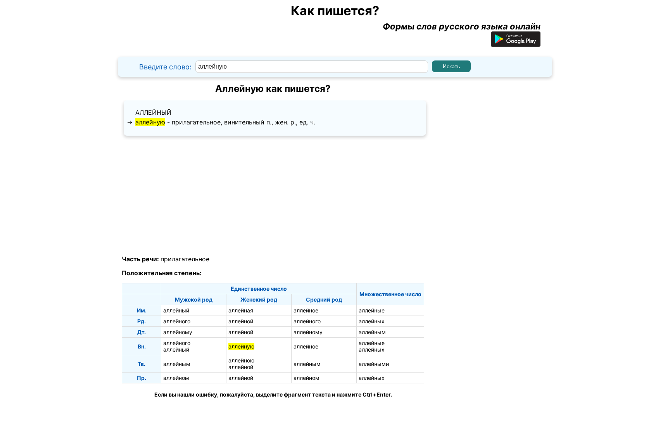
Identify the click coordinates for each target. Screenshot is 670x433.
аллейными (374, 364)
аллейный (153, 112)
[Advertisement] (273, 195)
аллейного (176, 321)
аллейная (240, 310)
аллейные (372, 310)
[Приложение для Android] (515, 44)
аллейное (306, 310)
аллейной (240, 321)
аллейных (372, 321)
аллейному (177, 332)
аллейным (372, 332)
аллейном (176, 377)
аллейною (241, 360)
